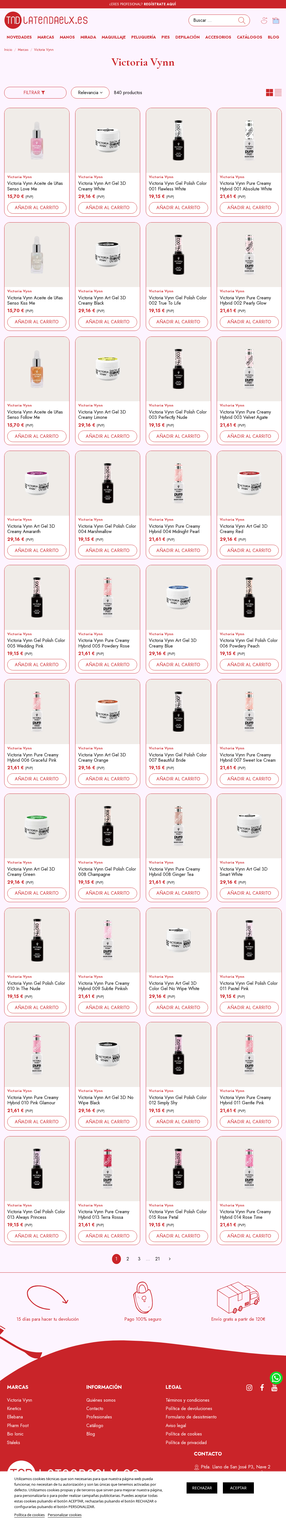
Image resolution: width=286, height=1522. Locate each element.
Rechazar (202, 1487)
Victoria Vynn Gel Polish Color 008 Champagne (107, 872)
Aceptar (238, 1487)
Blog (90, 1434)
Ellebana (15, 1417)
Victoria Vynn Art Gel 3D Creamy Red (244, 529)
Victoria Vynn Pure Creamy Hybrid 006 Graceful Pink (32, 757)
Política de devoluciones (189, 1408)
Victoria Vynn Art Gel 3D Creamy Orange (102, 757)
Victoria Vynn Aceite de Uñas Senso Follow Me (35, 414)
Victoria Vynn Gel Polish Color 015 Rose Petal (178, 1214)
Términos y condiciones (187, 1400)
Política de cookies (184, 1434)
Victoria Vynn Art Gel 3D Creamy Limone (102, 414)
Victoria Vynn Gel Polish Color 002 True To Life (178, 300)
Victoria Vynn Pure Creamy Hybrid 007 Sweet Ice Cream (248, 757)
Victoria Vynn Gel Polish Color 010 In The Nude (36, 986)
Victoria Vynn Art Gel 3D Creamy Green (31, 872)
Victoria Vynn (19, 177)
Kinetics (14, 1408)
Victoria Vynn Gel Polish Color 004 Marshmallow (107, 529)
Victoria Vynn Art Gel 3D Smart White (244, 872)
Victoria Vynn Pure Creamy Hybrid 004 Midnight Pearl (174, 529)
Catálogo (94, 1425)
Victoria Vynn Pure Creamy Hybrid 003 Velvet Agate (245, 414)
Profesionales (99, 1417)
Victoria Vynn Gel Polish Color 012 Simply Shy (178, 1100)
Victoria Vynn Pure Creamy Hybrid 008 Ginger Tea (174, 872)
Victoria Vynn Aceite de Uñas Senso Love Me (35, 186)
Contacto (94, 1408)
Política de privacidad (186, 1442)
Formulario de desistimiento (191, 1417)
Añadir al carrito (37, 207)
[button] (46, 37)
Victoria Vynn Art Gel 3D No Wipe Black (106, 1100)
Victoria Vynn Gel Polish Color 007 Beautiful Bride (178, 757)
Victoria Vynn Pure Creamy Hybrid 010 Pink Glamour (32, 1100)
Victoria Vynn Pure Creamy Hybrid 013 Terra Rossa (103, 1214)
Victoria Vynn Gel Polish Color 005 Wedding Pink (36, 643)
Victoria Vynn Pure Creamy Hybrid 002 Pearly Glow (245, 300)
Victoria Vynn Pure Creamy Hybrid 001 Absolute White (246, 186)
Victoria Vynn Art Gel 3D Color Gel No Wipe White (174, 986)
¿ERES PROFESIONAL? (142, 4)
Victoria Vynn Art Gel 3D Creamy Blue (173, 643)
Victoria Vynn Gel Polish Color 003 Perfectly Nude (178, 414)
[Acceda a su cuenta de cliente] (264, 20)
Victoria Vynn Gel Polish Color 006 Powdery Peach (249, 643)
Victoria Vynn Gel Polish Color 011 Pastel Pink (249, 986)
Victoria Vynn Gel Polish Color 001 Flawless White (178, 186)
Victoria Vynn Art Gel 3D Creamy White (102, 186)
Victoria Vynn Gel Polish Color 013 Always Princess (36, 1214)
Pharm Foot (17, 1425)
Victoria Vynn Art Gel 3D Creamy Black (102, 300)
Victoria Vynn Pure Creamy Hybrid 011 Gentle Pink (245, 1100)
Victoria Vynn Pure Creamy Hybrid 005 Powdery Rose (104, 643)
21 (157, 1259)
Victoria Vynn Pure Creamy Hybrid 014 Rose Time (245, 1214)
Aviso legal (176, 1425)
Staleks (13, 1442)
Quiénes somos (101, 1400)
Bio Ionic (15, 1434)
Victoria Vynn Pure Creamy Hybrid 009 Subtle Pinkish (103, 986)
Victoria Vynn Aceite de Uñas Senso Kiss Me (35, 300)
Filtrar (32, 92)
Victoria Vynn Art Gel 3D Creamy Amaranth (31, 529)
